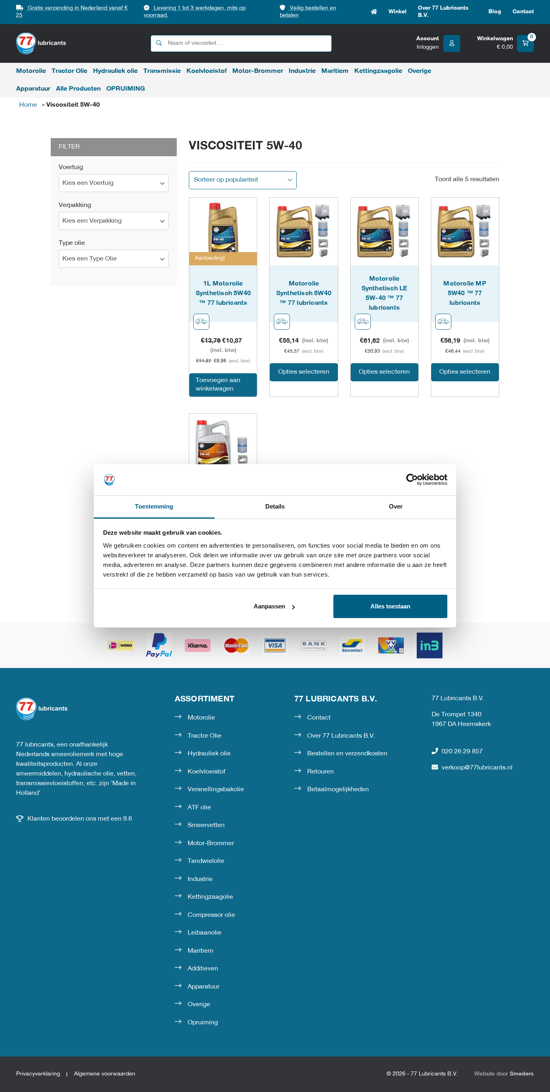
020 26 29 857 (462, 752)
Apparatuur (33, 89)
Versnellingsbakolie (216, 789)
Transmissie (162, 71)
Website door (504, 1074)
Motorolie (31, 71)
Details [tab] (275, 506)
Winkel (398, 11)
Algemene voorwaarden (104, 1074)
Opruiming (203, 1023)
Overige (419, 71)
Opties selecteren (303, 372)
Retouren (320, 772)
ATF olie (199, 808)
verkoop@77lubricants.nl (477, 768)
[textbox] (113, 183)
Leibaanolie (204, 933)
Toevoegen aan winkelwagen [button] (218, 385)
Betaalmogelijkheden (338, 789)
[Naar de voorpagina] (41, 43)
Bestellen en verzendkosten (347, 754)
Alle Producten (78, 89)
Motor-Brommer (257, 71)
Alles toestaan (390, 606)
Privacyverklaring (38, 1074)
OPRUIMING (125, 89)
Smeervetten (206, 825)
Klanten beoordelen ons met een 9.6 (79, 819)
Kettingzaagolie (378, 71)
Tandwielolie (206, 861)
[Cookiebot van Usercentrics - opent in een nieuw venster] (412, 480)
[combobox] (114, 183)
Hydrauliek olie (115, 71)
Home (374, 12)
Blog (494, 11)
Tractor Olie (69, 71)
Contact (523, 11)
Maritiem (335, 71)
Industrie (302, 71)
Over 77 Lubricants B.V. (443, 12)
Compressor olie (211, 915)
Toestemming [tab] (154, 506)
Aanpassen (269, 606)
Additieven (203, 969)
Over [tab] (396, 506)
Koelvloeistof (206, 71)
